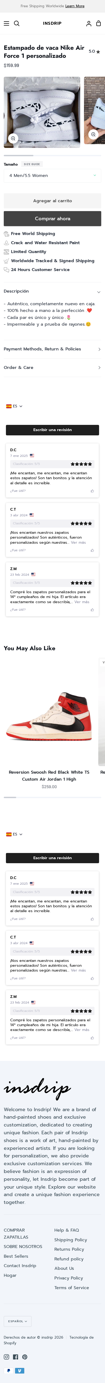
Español (15, 1321)
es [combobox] (15, 406)
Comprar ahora (52, 218)
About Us (64, 1268)
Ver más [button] (77, 542)
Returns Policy (69, 1249)
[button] (52, 430)
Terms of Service (71, 1288)
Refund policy (68, 1259)
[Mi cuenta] (87, 23)
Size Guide (32, 164)
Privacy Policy (68, 1278)
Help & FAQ (66, 1230)
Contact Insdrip (20, 1266)
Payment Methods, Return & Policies (42, 349)
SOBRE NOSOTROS (23, 1246)
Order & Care (18, 367)
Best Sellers (16, 1256)
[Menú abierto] (5, 23)
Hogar (10, 1275)
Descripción (16, 291)
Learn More (75, 6)
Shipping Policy (70, 1240)
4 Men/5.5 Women (28, 175)
